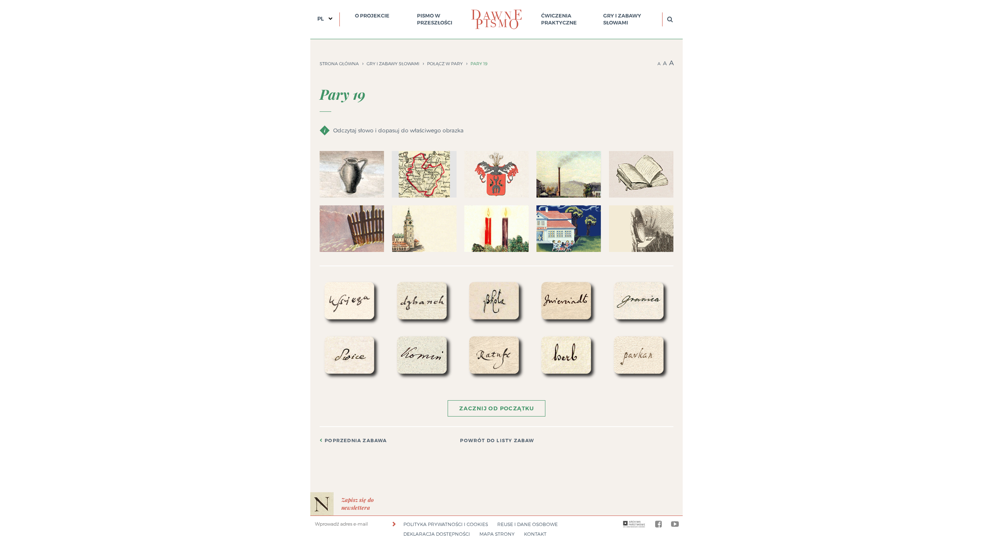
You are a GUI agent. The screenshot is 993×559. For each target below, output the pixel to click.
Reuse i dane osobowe (527, 524)
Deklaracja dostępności (436, 534)
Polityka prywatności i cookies (445, 524)
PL (320, 18)
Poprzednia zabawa (356, 440)
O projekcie (372, 15)
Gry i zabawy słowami (622, 19)
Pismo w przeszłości (434, 19)
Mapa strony (497, 534)
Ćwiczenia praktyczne (559, 19)
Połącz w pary (445, 63)
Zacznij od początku (497, 408)
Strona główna (339, 63)
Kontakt (535, 534)
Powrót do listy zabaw (497, 440)
